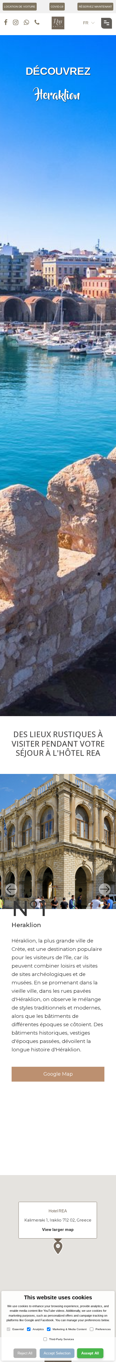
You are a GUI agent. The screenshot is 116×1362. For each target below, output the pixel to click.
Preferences (103, 1329)
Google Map (58, 1074)
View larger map (58, 1229)
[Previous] (11, 889)
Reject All (25, 1353)
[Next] (105, 889)
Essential (18, 1329)
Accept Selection (57, 1353)
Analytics (38, 1329)
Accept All (90, 1353)
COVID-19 (57, 6)
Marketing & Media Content (70, 1329)
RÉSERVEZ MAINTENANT (95, 6)
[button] (58, 1248)
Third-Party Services (61, 1339)
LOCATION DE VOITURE (19, 6)
